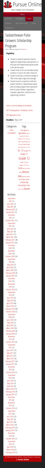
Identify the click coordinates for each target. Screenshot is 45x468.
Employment (9, 28)
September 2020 (11, 260)
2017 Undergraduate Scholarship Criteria (19, 110)
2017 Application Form (13, 115)
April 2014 (10, 447)
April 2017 (10, 355)
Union (19, 189)
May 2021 (10, 231)
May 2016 (10, 383)
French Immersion (21, 147)
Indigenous (21, 165)
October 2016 (10, 372)
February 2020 (10, 273)
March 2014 (10, 449)
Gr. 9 (26, 147)
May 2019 (10, 300)
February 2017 (9, 361)
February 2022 (10, 209)
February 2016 (10, 391)
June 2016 (10, 380)
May (26, 168)
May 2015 (10, 419)
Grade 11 (24, 154)
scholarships (22, 185)
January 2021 (10, 242)
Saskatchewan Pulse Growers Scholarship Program (18, 40)
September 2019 (11, 293)
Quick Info (8, 18)
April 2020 (10, 267)
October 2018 (10, 311)
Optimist (28, 176)
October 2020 (10, 256)
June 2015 (10, 416)
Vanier (27, 189)
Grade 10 (27, 150)
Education (8, 23)
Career (34, 23)
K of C (25, 165)
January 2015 (10, 430)
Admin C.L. (25, 49)
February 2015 (9, 427)
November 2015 (11, 404)
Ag (28, 130)
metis (28, 168)
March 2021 (10, 237)
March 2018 (10, 328)
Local (20, 168)
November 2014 (11, 434)
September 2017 (11, 346)
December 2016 (11, 368)
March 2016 (10, 389)
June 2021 (10, 228)
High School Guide (22, 23)
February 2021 (9, 239)
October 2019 (10, 289)
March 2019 (10, 306)
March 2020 (10, 270)
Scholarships (20, 18)
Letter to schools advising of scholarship (19, 105)
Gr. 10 (29, 147)
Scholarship (24, 182)
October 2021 (10, 220)
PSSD (20, 179)
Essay (29, 142)
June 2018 (10, 320)
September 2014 (11, 443)
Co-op (21, 136)
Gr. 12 (20, 150)
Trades (28, 185)
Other (29, 18)
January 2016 (10, 394)
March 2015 (10, 424)
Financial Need (22, 144)
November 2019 (11, 285)
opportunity (24, 176)
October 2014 (10, 438)
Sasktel (27, 179)
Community (25, 136)
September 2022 (11, 200)
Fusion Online (23, 459)
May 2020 (10, 264)
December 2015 (11, 398)
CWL (19, 141)
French (28, 144)
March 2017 (10, 358)
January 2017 (10, 364)
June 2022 (10, 204)
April (27, 133)
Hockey (26, 162)
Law (28, 165)
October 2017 (10, 342)
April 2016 (10, 386)
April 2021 (10, 234)
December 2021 (11, 216)
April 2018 (10, 325)
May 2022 (10, 206)
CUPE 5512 (27, 139)
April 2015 (10, 422)
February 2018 (10, 331)
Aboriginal (24, 130)
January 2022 (10, 212)
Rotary (23, 179)
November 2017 (11, 338)
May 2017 (10, 353)
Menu (22, 14)
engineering (24, 142)
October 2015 (10, 408)
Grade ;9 (22, 162)
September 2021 (11, 224)
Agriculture (22, 133)
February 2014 (10, 452)
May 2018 (10, 322)
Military (20, 172)
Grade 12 (24, 158)
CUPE (23, 139)
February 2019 (9, 308)
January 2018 (10, 333)
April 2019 (10, 303)
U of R (22, 189)
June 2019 (10, 297)
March (23, 168)
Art (29, 133)
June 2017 (10, 350)
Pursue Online (22, 4)
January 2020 (10, 275)
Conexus (20, 139)
